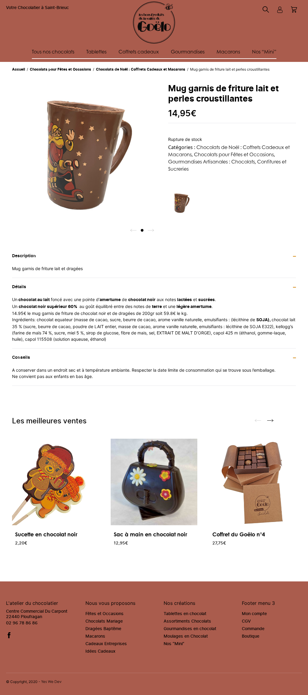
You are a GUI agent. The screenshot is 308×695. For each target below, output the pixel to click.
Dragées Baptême (103, 629)
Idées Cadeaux (100, 651)
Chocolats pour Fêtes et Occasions (61, 69)
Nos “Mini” (264, 51)
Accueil (19, 69)
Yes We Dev (51, 681)
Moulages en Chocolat (186, 636)
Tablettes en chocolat (185, 614)
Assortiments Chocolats (187, 621)
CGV (246, 621)
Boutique (250, 636)
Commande (253, 629)
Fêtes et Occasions (104, 614)
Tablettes (96, 51)
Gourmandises (188, 51)
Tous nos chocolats (53, 51)
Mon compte (254, 614)
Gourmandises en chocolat (190, 629)
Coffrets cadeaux (139, 51)
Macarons (228, 51)
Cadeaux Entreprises (106, 644)
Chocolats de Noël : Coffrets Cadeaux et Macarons (141, 69)
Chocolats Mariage (104, 621)
